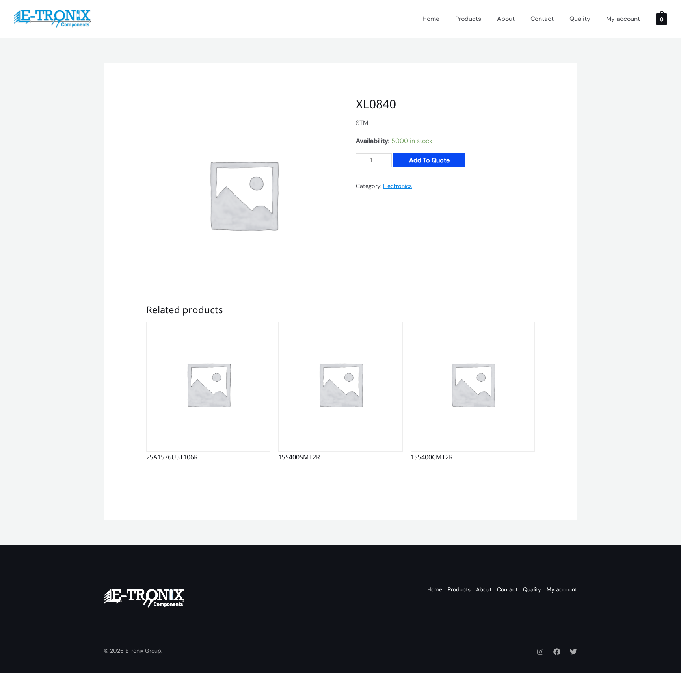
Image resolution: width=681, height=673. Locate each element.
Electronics (397, 186)
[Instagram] (540, 651)
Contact (542, 19)
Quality (579, 19)
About (506, 19)
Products (468, 19)
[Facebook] (556, 651)
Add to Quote (429, 160)
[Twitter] (573, 651)
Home (430, 19)
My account (623, 19)
